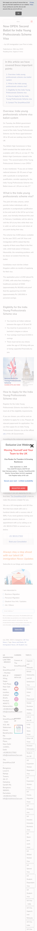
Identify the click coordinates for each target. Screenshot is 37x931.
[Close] (32, 445)
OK (18, 13)
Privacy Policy (32, 4)
